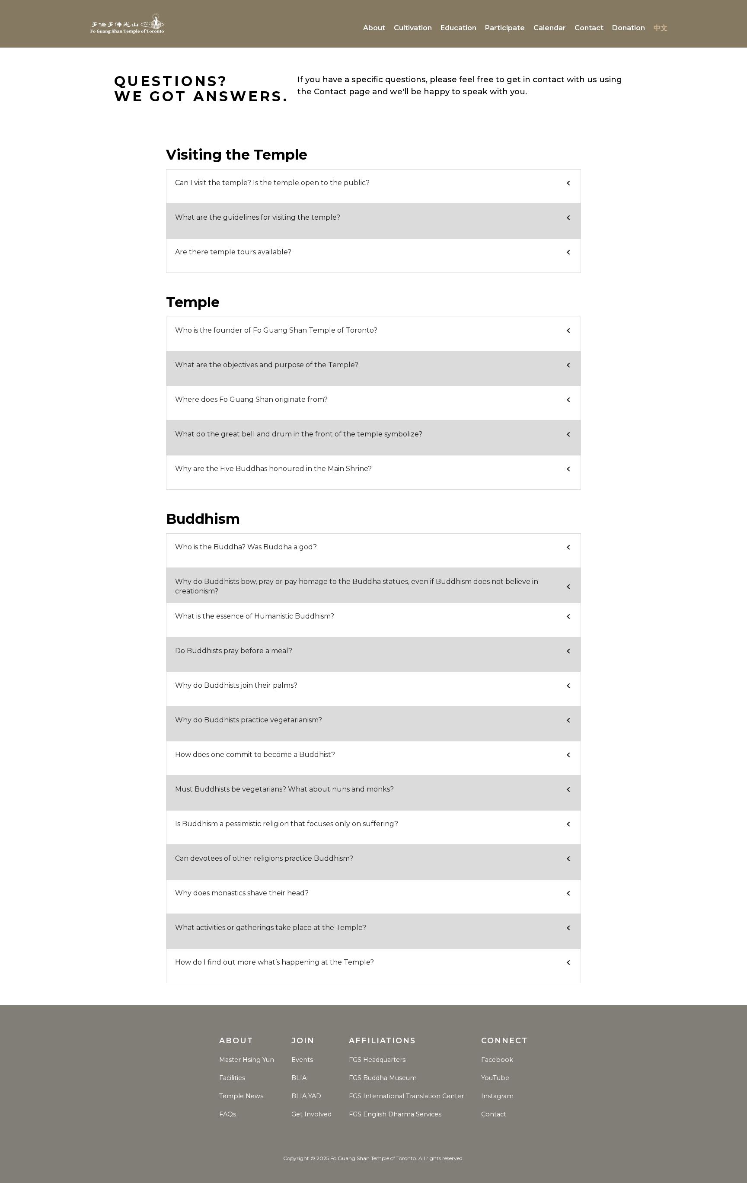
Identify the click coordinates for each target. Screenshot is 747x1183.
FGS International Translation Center (406, 1096)
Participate (505, 28)
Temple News (241, 1096)
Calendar (549, 28)
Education (458, 28)
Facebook (497, 1060)
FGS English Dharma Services (395, 1114)
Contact (589, 28)
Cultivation (413, 28)
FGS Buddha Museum (383, 1078)
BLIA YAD (306, 1096)
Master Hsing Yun (246, 1060)
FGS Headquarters (377, 1060)
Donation (628, 28)
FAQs (227, 1114)
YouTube (495, 1078)
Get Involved (311, 1114)
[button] (373, 183)
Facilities (232, 1078)
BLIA (298, 1078)
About (374, 28)
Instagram (497, 1096)
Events (302, 1060)
